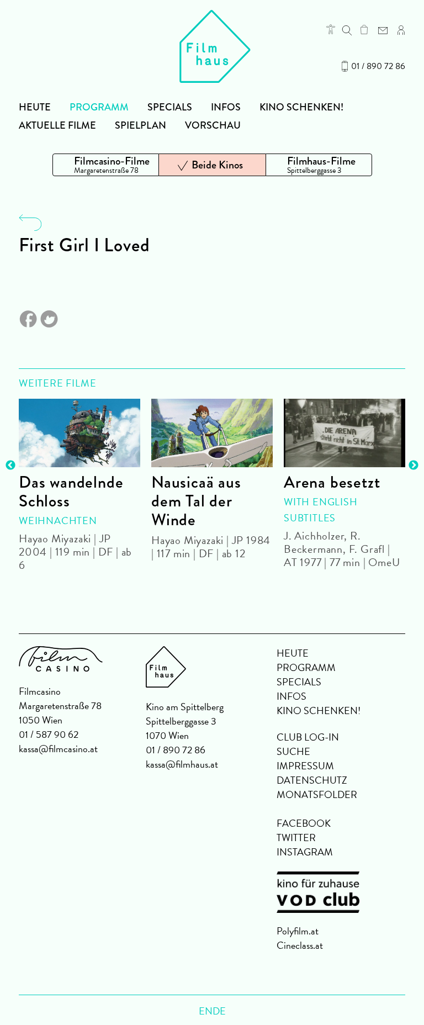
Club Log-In (308, 737)
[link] (364, 29)
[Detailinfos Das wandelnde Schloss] (79, 433)
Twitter (296, 837)
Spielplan (140, 125)
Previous (10, 465)
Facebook (304, 823)
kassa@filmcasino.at (58, 748)
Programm (99, 107)
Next (413, 465)
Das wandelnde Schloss (71, 491)
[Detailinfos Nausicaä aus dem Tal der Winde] (212, 433)
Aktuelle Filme (57, 125)
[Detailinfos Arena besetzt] (344, 433)
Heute (35, 107)
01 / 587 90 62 (48, 734)
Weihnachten (58, 520)
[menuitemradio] (105, 165)
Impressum (305, 765)
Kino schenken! (301, 107)
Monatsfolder (317, 794)
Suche (293, 751)
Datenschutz (312, 780)
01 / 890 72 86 (378, 66)
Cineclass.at (300, 945)
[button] (331, 29)
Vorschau (213, 125)
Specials (169, 107)
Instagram (305, 851)
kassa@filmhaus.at (182, 764)
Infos (226, 107)
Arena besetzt (332, 482)
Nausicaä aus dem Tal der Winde (196, 501)
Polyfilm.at (298, 930)
